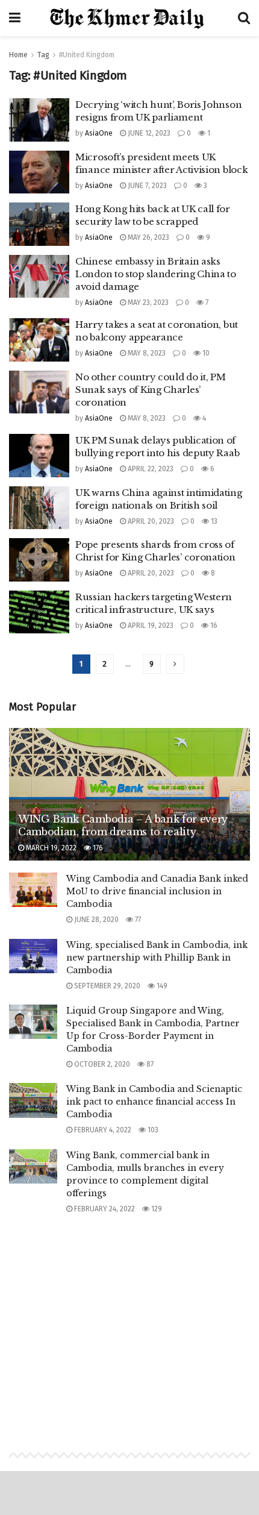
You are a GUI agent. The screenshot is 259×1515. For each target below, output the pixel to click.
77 (137, 919)
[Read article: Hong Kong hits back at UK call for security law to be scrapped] (39, 224)
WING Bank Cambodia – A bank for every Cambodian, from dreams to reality (123, 825)
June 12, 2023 (148, 133)
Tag (43, 55)
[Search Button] (244, 18)
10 (205, 353)
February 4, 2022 (101, 1130)
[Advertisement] (129, 1321)
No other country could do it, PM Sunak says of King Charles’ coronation (150, 389)
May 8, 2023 (146, 353)
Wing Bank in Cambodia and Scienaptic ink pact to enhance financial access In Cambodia (154, 1102)
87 (149, 1064)
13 (213, 521)
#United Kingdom (86, 55)
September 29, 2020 (106, 986)
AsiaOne (99, 133)
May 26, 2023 (147, 237)
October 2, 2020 (101, 1064)
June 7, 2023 (146, 185)
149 (161, 986)
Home (18, 55)
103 (152, 1130)
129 (155, 1209)
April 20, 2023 (150, 521)
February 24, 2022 (103, 1209)
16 (212, 625)
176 (97, 848)
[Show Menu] (14, 18)
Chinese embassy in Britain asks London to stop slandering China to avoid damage (155, 274)
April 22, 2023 (149, 469)
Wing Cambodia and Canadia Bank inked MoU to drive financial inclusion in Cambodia (157, 891)
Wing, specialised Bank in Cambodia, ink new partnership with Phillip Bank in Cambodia (157, 957)
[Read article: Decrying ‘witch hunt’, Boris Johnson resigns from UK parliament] (39, 120)
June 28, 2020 (95, 919)
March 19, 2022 (50, 848)
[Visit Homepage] (129, 18)
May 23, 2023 (147, 302)
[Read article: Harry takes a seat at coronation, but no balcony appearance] (39, 340)
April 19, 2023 (149, 625)
